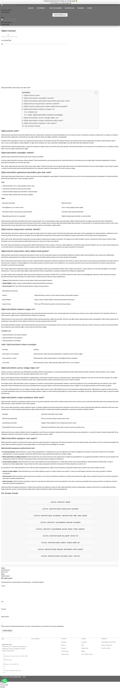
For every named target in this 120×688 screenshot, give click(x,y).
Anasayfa (84, 642)
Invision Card (13, 36)
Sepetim (63, 648)
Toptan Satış (64, 654)
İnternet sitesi (5, 616)
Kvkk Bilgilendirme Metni (108, 642)
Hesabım (63, 642)
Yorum (3, 586)
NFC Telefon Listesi (87, 654)
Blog (82, 645)
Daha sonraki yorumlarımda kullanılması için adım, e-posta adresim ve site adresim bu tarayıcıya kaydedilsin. (32, 626)
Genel (3, 27)
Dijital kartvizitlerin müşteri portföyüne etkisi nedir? (43, 120)
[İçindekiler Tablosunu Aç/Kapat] (95, 92)
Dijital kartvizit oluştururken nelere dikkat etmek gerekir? (46, 106)
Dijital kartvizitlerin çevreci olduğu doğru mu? (41, 118)
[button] (4, 680)
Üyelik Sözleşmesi (106, 645)
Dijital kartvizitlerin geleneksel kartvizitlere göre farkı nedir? (47, 101)
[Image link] (11, 639)
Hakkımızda (84, 648)
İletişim (83, 651)
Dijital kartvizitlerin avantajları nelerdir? (39, 98)
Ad (2, 601)
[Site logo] (8, 5)
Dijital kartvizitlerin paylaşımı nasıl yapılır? (40, 123)
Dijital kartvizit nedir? (32, 95)
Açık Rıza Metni (105, 648)
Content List (32, 112)
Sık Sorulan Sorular (32, 126)
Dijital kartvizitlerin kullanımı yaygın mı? (39, 109)
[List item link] (15, 664)
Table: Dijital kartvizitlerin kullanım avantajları (45, 115)
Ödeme (63, 645)
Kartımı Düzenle (59, 15)
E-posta (4, 609)
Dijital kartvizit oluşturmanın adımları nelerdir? (42, 104)
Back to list (4, 572)
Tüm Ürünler (64, 651)
